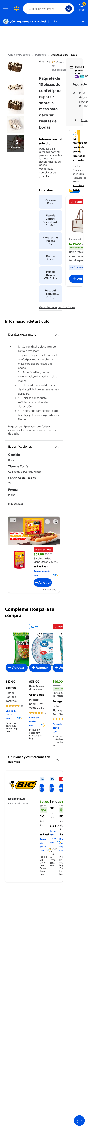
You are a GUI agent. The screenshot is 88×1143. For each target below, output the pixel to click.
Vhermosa (45, 61)
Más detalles (15, 503)
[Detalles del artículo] (57, 334)
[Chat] (79, 1120)
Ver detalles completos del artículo (48, 172)
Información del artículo (27, 321)
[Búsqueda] (68, 8)
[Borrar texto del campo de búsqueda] (63, 8)
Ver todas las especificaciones (57, 307)
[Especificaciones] (57, 446)
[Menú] (6, 8)
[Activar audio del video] (55, 521)
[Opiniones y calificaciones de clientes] (57, 758)
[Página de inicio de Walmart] (16, 8)
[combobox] (48, 8)
